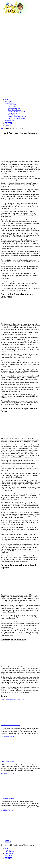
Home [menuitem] (6, 848)
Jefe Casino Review (20, 700)
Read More (4, 736)
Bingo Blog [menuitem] (8, 855)
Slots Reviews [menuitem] (9, 858)
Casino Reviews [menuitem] (9, 853)
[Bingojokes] (15, 16)
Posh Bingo (11, 115)
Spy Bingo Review (14, 108)
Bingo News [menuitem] (8, 857)
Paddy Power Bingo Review (17, 116)
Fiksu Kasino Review (7, 700)
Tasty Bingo (12, 106)
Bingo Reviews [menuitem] (9, 851)
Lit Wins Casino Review (8, 798)
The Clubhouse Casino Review (10, 725)
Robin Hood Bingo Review (16, 111)
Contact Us (8, 842)
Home (2, 128)
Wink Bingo (12, 104)
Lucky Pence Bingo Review (16, 118)
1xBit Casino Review (7, 761)
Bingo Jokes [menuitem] (8, 850)
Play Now (11, 736)
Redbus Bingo (12, 113)
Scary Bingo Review (14, 110)
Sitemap (7, 840)
